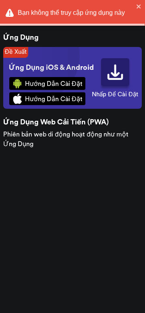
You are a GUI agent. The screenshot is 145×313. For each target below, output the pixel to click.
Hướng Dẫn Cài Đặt (54, 84)
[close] (139, 6)
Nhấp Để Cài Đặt (115, 94)
